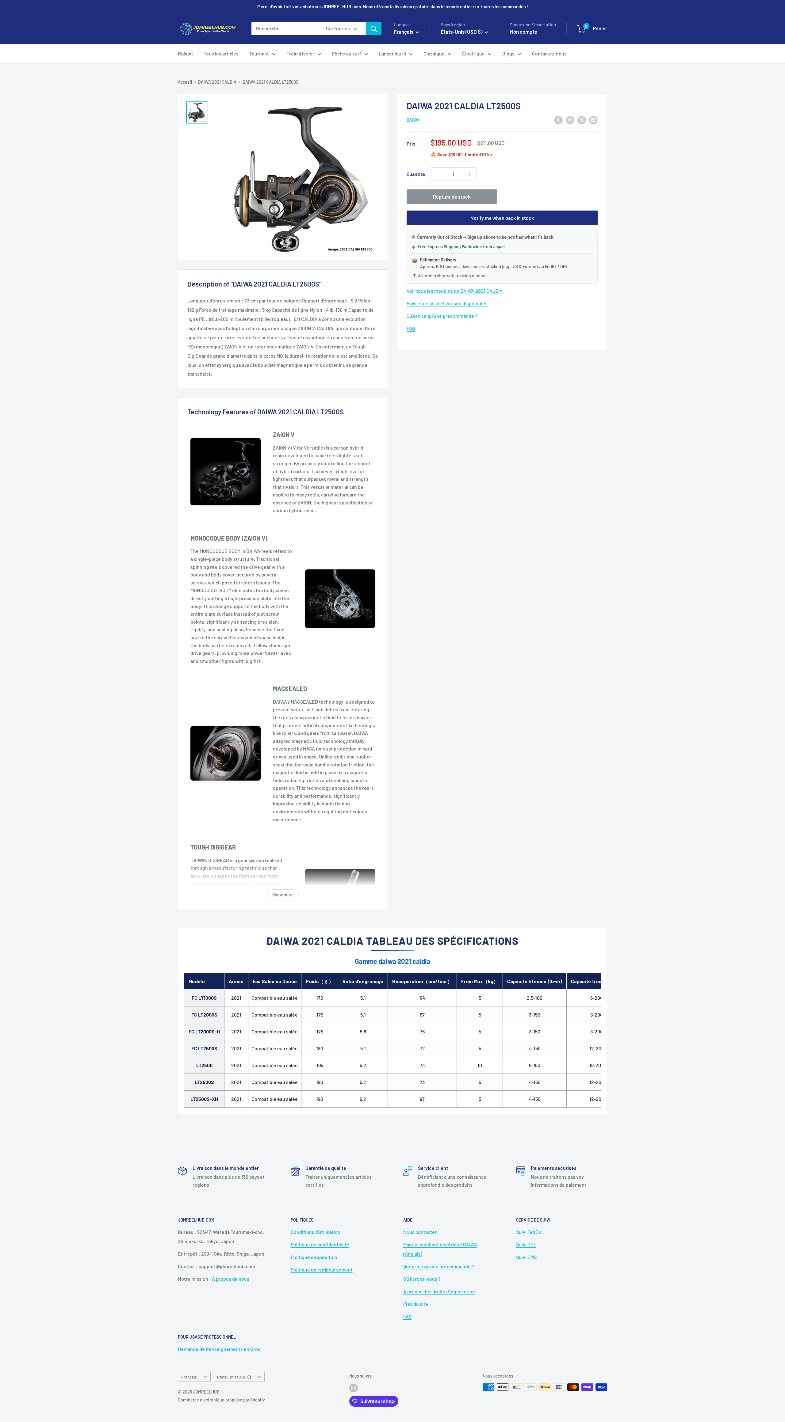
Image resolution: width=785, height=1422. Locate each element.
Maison (185, 53)
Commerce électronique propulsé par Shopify (221, 1399)
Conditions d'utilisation (315, 1232)
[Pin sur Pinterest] (570, 119)
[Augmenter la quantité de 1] (469, 174)
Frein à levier (300, 53)
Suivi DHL (526, 1244)
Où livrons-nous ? (422, 1279)
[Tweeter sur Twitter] (581, 119)
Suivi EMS (526, 1257)
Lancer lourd (392, 53)
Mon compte (523, 32)
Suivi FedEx (528, 1232)
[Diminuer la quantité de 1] (437, 174)
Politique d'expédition (314, 1257)
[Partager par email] (593, 119)
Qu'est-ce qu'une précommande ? (442, 316)
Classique (434, 53)
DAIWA (413, 120)
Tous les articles (221, 53)
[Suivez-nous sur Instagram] (353, 1387)
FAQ (411, 328)
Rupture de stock (451, 197)
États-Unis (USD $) (234, 1376)
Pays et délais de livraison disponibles (447, 303)
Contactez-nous (549, 53)
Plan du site (415, 1304)
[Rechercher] (373, 28)
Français (189, 1376)
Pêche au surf (346, 53)
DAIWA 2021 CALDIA (217, 82)
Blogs (508, 53)
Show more (283, 894)
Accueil (185, 82)
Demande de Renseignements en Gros (219, 1349)
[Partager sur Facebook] (558, 119)
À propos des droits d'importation (439, 1291)
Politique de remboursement (322, 1269)
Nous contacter (420, 1232)
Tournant (259, 53)
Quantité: (417, 174)
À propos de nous (230, 1279)
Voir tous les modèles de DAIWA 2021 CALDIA (455, 291)
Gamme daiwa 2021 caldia (393, 961)
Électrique (473, 53)
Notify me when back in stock (502, 218)
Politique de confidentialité (320, 1244)
